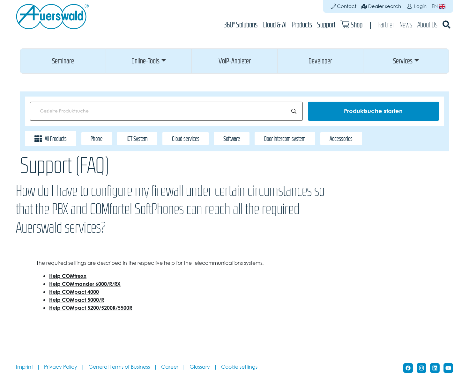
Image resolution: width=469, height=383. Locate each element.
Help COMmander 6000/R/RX (85, 284)
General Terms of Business (119, 367)
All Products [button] (56, 138)
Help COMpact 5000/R (76, 300)
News (405, 25)
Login (420, 6)
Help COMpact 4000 (74, 292)
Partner (385, 25)
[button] (63, 61)
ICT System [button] (137, 138)
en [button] (435, 6)
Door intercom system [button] (285, 138)
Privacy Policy (60, 367)
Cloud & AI (275, 25)
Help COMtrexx (67, 276)
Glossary (200, 367)
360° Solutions (240, 25)
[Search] (446, 24)
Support (326, 25)
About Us (427, 25)
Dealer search (384, 6)
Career (169, 367)
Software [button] (231, 138)
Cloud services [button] (185, 138)
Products (302, 25)
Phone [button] (96, 138)
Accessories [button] (341, 138)
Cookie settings (239, 367)
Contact (346, 6)
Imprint (24, 367)
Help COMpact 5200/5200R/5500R (90, 308)
